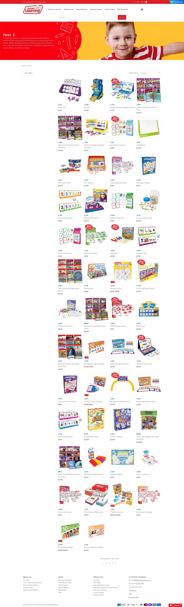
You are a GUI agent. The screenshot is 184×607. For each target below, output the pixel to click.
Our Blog (97, 580)
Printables (97, 583)
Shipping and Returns (30, 590)
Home (24, 66)
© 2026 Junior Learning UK (32, 605)
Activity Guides (99, 595)
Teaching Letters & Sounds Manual (106, 587)
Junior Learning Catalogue (32, 583)
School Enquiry (99, 592)
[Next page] (115, 563)
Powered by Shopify (50, 605)
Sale (59, 592)
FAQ (130, 594)
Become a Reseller (65, 580)
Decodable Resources (101, 585)
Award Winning (63, 587)
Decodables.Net (178, 2)
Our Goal (26, 580)
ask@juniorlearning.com (142, 580)
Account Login (134, 597)
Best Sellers (62, 590)
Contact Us (132, 590)
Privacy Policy (28, 587)
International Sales (64, 583)
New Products (63, 585)
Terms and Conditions (30, 585)
